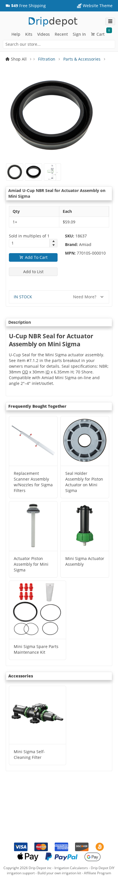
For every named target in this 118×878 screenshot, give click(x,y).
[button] (25, 5)
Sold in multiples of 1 (29, 236)
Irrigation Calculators (71, 867)
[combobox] (59, 44)
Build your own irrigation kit (59, 873)
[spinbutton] (29, 243)
